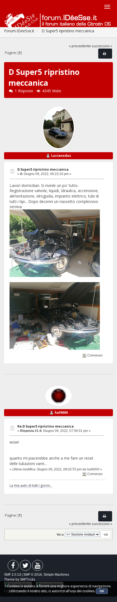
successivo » (102, 46)
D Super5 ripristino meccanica (43, 169)
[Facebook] (13, 566)
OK (102, 591)
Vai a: (60, 534)
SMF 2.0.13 (12, 574)
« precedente (80, 46)
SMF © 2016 (32, 574)
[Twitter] (25, 566)
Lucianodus (61, 155)
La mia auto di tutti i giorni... (31, 485)
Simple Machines (56, 574)
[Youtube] (37, 566)
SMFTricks (27, 579)
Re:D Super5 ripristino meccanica (45, 426)
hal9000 (61, 412)
